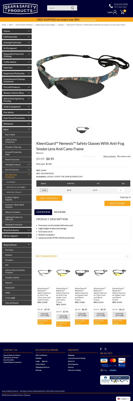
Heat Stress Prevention (14, 118)
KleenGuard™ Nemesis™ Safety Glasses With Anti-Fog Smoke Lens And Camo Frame (95, 25)
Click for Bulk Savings (42, 322)
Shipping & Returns (42, 367)
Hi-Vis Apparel (10, 48)
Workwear (8, 124)
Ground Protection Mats (13, 153)
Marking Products (13, 164)
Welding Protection (13, 224)
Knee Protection (12, 159)
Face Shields (10, 182)
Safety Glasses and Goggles (45, 25)
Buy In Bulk (10, 134)
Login (38, 361)
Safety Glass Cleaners (14, 192)
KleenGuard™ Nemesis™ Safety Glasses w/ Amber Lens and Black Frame (119, 294)
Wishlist (39, 358)
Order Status (40, 364)
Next (127, 256)
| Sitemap (27, 395)
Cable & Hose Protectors (11, 140)
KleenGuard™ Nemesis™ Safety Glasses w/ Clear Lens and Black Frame (100, 294)
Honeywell (9, 287)
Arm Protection (12, 169)
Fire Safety (9, 112)
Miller (7, 293)
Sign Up (44, 361)
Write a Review (109, 156)
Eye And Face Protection (24, 25)
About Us (71, 361)
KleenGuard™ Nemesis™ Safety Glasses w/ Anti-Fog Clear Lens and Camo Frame (44, 294)
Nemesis (40, 153)
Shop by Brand (10, 245)
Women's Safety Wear (14, 93)
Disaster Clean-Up (13, 147)
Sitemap (38, 370)
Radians (8, 255)
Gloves (7, 31)
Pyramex (9, 260)
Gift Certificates (41, 355)
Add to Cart (117, 203)
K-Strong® (10, 298)
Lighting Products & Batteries (13, 218)
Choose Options (44, 315)
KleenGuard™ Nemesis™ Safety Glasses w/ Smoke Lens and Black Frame (81, 294)
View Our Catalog (74, 370)
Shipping (71, 355)
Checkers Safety (12, 277)
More (11, 25)
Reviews (60, 211)
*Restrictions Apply (88, 20)
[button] (123, 399)
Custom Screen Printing (76, 358)
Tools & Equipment (12, 106)
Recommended (46, 256)
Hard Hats (8, 67)
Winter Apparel (11, 236)
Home (4, 25)
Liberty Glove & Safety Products (15, 271)
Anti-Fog (61, 25)
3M (6, 265)
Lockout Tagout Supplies (12, 198)
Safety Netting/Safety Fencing (14, 99)
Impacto (8, 282)
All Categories (73, 364)
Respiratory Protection (14, 73)
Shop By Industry (11, 230)
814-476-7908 (121, 4)
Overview (43, 211)
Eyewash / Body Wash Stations (14, 205)
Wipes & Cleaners (12, 212)
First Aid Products (12, 87)
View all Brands (11, 303)
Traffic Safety (10, 62)
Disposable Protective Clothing (14, 55)
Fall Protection (10, 37)
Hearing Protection (12, 42)
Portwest (9, 250)
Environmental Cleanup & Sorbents (14, 80)
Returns (71, 367)
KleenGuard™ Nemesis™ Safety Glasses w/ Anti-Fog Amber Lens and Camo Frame (62, 295)
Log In (110, 12)
